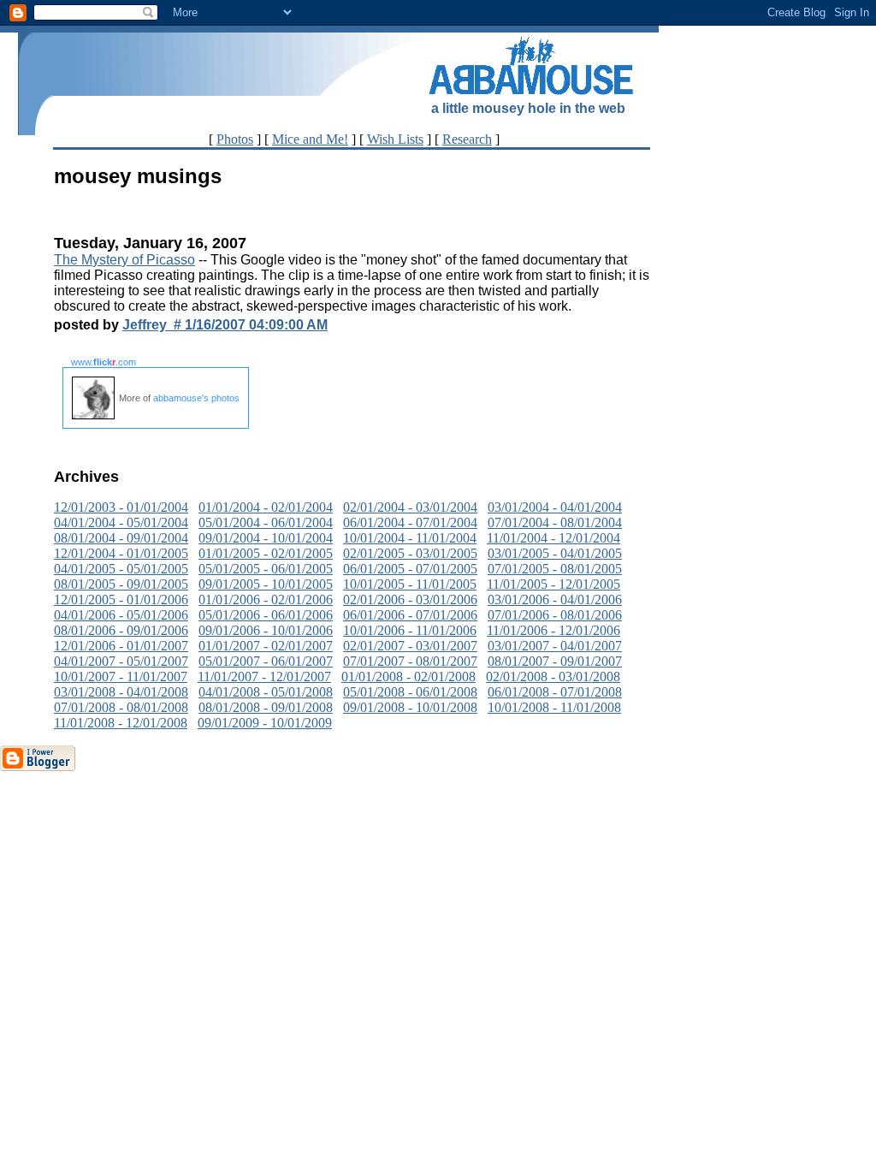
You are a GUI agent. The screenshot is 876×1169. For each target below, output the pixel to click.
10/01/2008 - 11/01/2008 (554, 707)
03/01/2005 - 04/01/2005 (555, 553)
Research (467, 139)
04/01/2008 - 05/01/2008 (265, 692)
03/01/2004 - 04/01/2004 (555, 507)
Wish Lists (395, 139)
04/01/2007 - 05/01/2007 (121, 661)
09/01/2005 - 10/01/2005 (265, 584)
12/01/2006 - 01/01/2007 (121, 645)
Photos (234, 139)
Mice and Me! (310, 139)
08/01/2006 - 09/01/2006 (121, 630)
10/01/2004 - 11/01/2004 (409, 538)
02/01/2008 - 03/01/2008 (553, 676)
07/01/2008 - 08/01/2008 (121, 707)
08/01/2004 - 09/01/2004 (121, 538)
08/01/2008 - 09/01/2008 (265, 707)
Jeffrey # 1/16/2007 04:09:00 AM (225, 324)
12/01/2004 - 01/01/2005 (121, 553)
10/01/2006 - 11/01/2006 (409, 630)
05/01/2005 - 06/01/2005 (265, 568)
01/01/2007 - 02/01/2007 (265, 645)
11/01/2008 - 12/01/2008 (120, 722)
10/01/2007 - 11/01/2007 (120, 676)
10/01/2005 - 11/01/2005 (409, 584)
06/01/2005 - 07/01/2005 (410, 568)
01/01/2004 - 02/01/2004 (265, 507)
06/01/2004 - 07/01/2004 (410, 522)
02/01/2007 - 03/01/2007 (410, 645)
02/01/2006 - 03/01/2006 (410, 599)
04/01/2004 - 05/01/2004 (121, 522)
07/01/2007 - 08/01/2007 (410, 661)
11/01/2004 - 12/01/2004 (553, 538)
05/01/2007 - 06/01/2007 (265, 661)
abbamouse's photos (196, 398)
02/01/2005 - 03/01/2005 (410, 553)
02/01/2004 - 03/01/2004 (410, 507)
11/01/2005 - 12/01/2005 (553, 584)
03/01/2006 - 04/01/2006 (555, 599)
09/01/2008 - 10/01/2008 (410, 707)
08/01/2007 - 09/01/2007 (555, 661)
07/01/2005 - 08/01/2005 (555, 568)
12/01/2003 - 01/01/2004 (121, 507)
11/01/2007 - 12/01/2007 (264, 676)
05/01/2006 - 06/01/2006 (265, 615)
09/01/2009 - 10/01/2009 (265, 722)
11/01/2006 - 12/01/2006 (553, 630)
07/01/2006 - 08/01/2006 (555, 615)
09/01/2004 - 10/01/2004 (265, 538)
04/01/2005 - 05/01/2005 (121, 568)
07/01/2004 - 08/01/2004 (555, 522)
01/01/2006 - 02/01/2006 (265, 599)
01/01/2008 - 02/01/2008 (408, 676)
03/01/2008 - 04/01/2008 (121, 692)
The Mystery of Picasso (124, 259)
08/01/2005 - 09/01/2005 (121, 584)
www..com (103, 362)
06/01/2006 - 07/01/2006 (410, 615)
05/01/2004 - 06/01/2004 (265, 522)
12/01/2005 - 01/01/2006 (121, 599)
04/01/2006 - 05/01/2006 (121, 615)
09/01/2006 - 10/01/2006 (265, 630)
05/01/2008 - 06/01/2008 (410, 692)
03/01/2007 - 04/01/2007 (555, 645)
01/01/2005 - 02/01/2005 (265, 553)
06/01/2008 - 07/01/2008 (555, 692)
